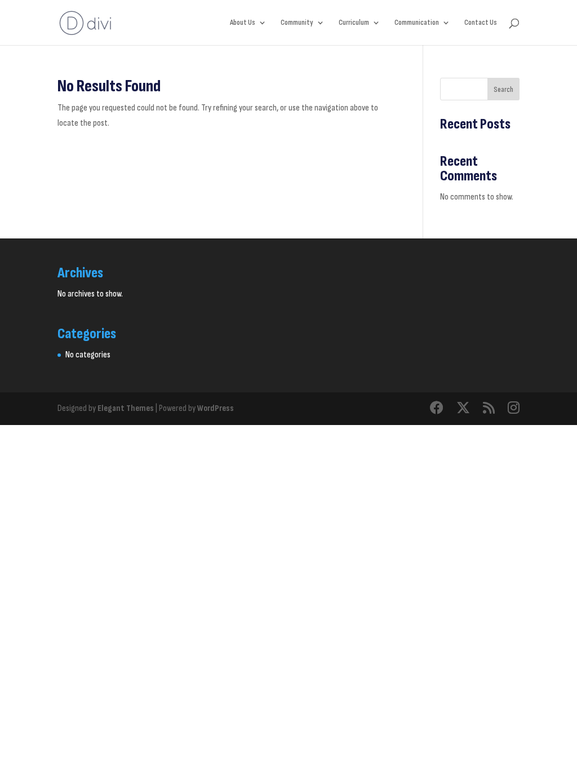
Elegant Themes (125, 408)
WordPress (215, 408)
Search (503, 89)
